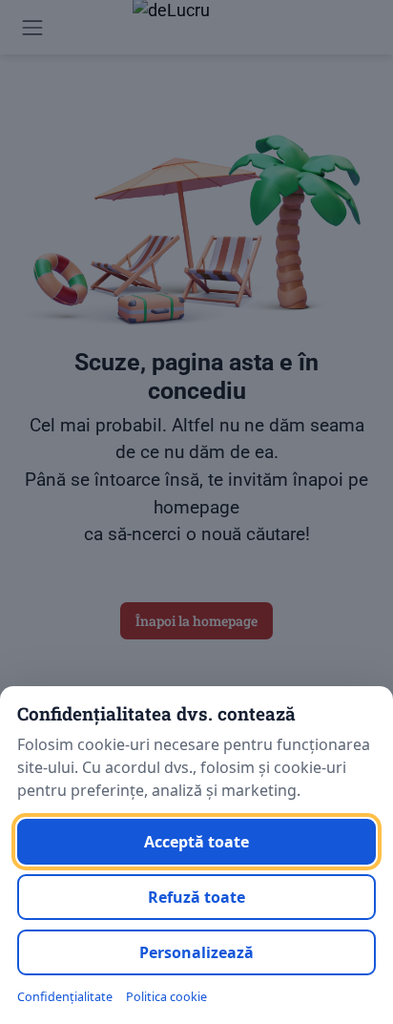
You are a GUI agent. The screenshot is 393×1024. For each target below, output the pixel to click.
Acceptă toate (196, 841)
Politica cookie (166, 997)
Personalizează (196, 952)
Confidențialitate (65, 997)
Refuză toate (196, 897)
